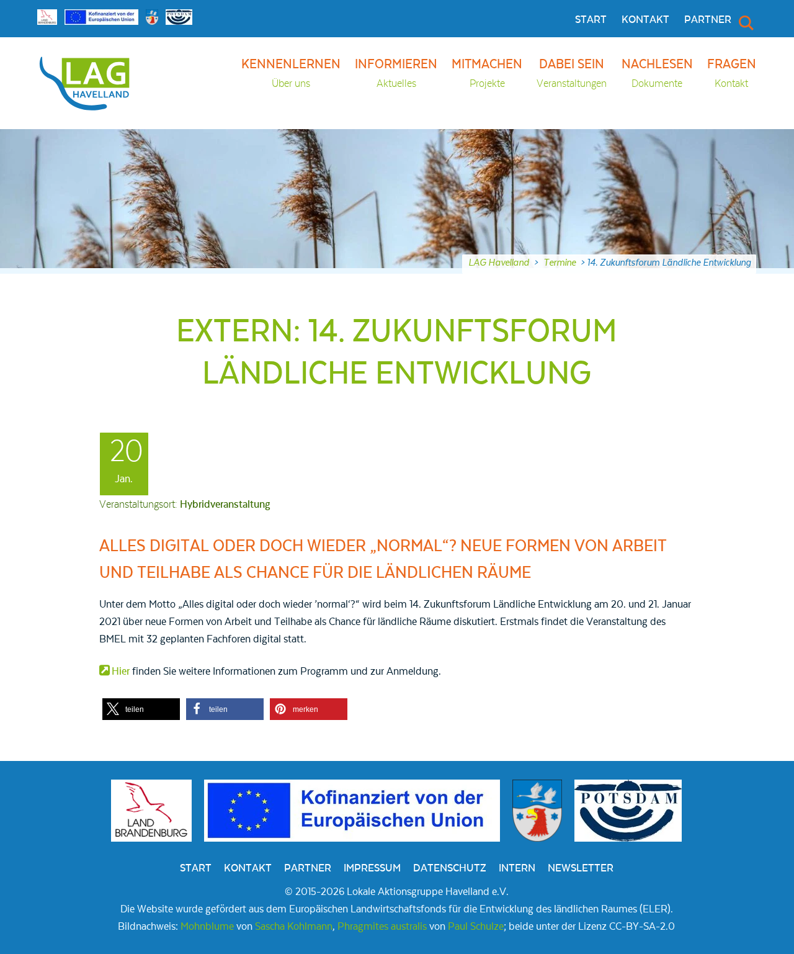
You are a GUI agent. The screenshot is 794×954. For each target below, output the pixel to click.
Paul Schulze (476, 926)
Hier (121, 671)
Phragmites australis (382, 926)
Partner (707, 20)
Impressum (372, 868)
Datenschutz (449, 868)
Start (591, 20)
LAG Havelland (498, 262)
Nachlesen (657, 73)
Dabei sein (572, 73)
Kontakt (645, 20)
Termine (559, 262)
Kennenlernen (291, 73)
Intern (517, 868)
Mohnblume (207, 926)
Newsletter (580, 868)
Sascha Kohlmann (293, 926)
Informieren (396, 73)
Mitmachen (487, 73)
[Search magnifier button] (745, 22)
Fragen (731, 73)
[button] (141, 709)
